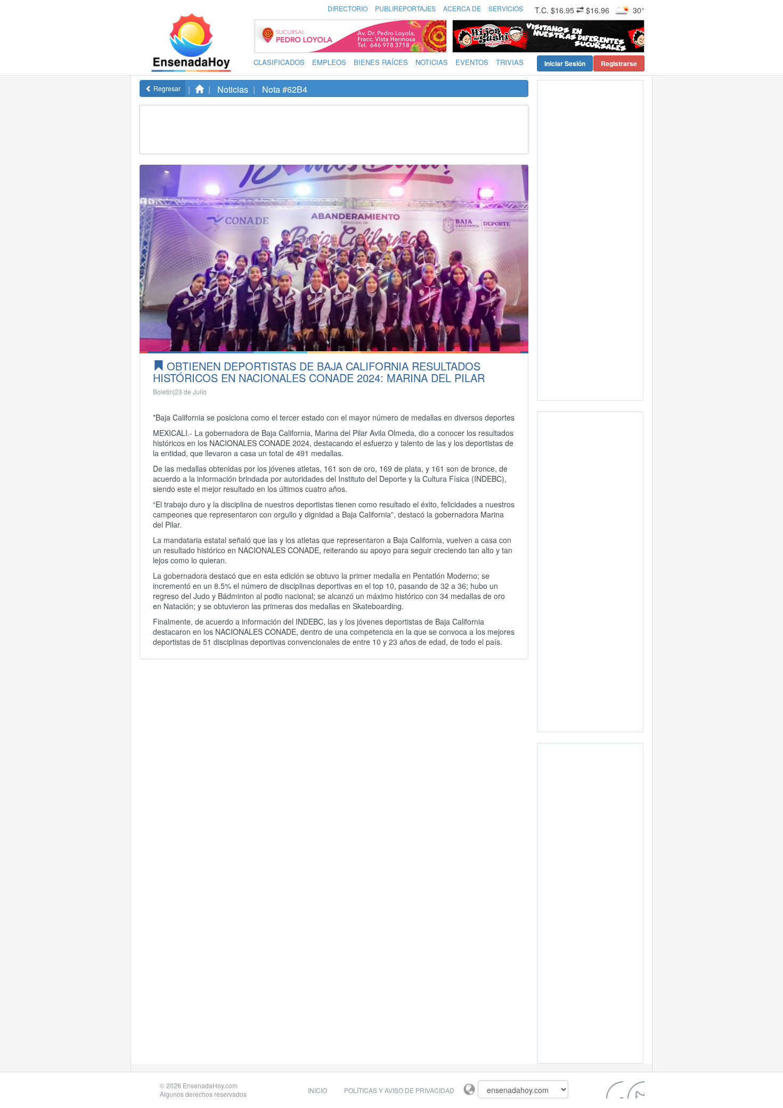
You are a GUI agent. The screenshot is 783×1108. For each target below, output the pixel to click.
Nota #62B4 (284, 89)
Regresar (166, 88)
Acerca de (462, 8)
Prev (463, 36)
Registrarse (619, 63)
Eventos (471, 62)
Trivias (510, 62)
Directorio (348, 8)
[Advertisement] (332, 129)
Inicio (317, 1090)
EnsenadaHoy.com (210, 1085)
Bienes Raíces (381, 62)
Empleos (329, 62)
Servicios (505, 8)
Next (633, 36)
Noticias (431, 62)
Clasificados (279, 62)
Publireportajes (405, 8)
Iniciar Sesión (564, 63)
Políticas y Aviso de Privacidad (399, 1090)
